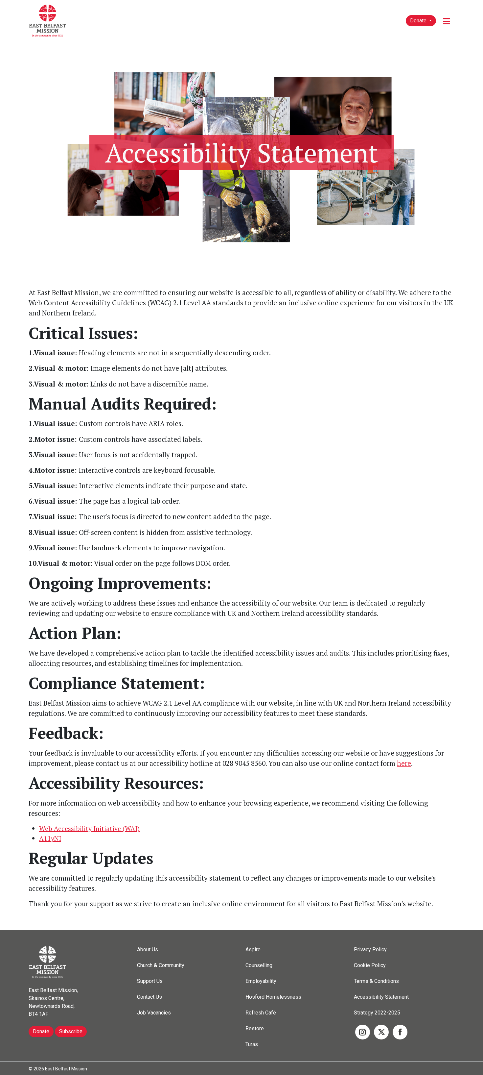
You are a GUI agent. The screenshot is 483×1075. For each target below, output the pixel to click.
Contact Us (149, 997)
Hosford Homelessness (273, 997)
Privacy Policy (370, 949)
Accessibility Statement (381, 997)
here (404, 763)
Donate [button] (41, 1031)
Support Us (150, 981)
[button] (362, 1032)
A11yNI (50, 838)
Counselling (258, 965)
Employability (260, 981)
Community (171, 965)
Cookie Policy (370, 965)
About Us (147, 949)
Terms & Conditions (376, 981)
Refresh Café (260, 1013)
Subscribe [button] (70, 1031)
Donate (419, 20)
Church (144, 965)
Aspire (253, 949)
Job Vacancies (154, 1013)
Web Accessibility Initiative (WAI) (89, 828)
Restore (254, 1028)
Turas (251, 1044)
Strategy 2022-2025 (377, 1013)
